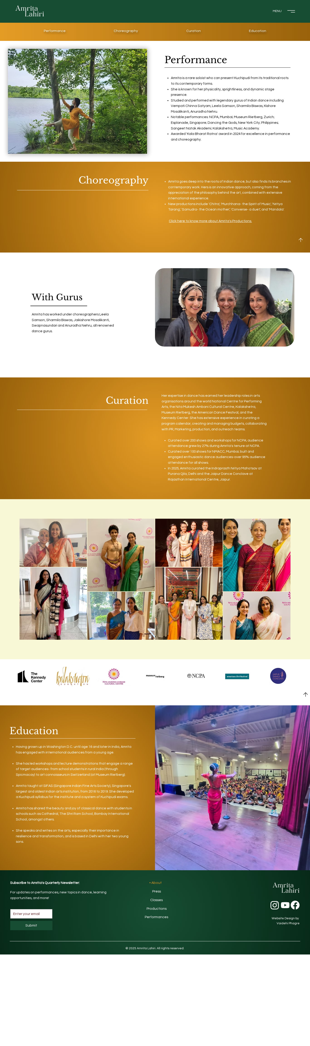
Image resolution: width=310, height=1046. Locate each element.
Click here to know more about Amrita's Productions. (210, 221)
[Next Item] (283, 307)
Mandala (276, 209)
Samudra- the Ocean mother (205, 209)
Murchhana (230, 204)
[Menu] (291, 11)
